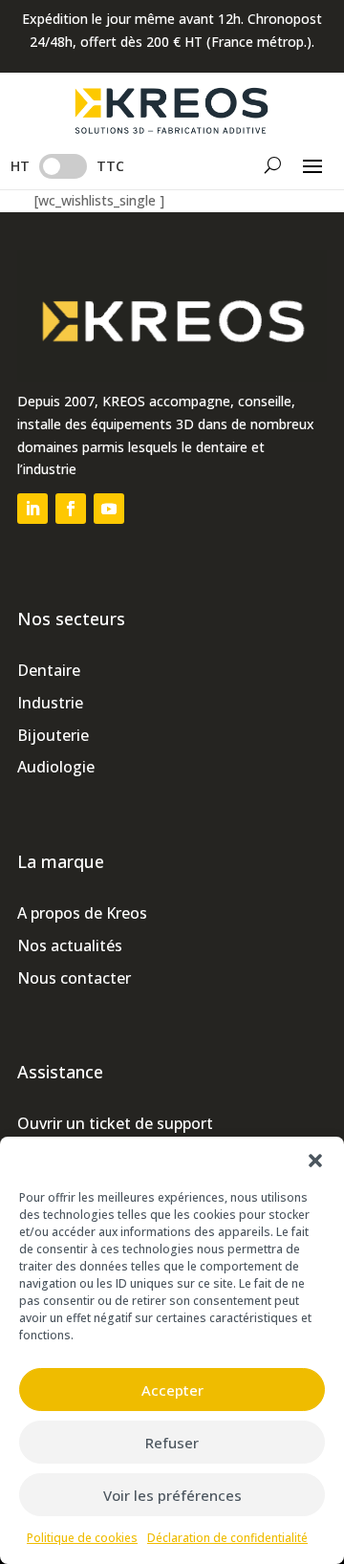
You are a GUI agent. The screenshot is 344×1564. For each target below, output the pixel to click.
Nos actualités (69, 945)
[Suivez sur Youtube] (109, 508)
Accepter (172, 1390)
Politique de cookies (82, 1538)
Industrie (50, 702)
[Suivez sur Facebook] (70, 508)
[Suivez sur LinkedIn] (32, 508)
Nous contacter (74, 977)
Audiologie (56, 766)
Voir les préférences (172, 1495)
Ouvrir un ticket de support (115, 1123)
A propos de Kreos (82, 912)
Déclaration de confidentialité (227, 1538)
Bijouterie (53, 735)
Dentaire (48, 670)
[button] (315, 1160)
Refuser (172, 1442)
